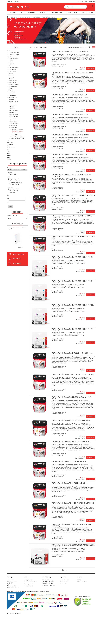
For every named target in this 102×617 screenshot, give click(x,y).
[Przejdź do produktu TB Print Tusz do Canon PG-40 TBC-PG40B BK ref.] (39, 469)
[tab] (41, 42)
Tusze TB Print (13, 127)
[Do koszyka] (25, 247)
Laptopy (11, 73)
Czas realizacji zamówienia (31, 582)
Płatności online (29, 586)
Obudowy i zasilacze (13, 84)
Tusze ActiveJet (14, 125)
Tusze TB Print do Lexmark (18, 136)
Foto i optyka (10, 144)
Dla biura (9, 146)
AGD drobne (10, 142)
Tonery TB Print (13, 121)
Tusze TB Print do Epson (17, 133)
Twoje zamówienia (64, 580)
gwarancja (16, 258)
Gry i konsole (12, 65)
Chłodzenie (11, 60)
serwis (16, 1)
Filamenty (12, 108)
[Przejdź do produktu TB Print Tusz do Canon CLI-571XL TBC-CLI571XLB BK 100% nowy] (39, 182)
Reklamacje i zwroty (12, 586)
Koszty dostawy (28, 580)
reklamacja (16, 263)
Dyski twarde (12, 63)
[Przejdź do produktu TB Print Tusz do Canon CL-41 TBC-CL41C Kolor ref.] (39, 59)
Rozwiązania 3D (12, 95)
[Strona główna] (20, 7)
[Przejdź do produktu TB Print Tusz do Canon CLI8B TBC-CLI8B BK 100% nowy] (39, 360)
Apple (10, 56)
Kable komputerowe (13, 67)
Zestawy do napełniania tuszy (17, 138)
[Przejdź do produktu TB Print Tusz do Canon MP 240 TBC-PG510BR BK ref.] (39, 428)
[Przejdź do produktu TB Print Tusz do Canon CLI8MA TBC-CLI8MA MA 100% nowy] (39, 404)
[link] (53, 31)
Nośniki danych (12, 82)
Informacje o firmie (82, 582)
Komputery (11, 77)
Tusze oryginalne (14, 123)
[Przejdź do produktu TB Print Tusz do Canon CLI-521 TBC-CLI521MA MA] (39, 142)
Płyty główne (12, 91)
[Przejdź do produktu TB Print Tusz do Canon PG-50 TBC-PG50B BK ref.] (39, 490)
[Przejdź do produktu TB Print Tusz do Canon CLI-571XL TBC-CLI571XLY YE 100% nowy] (39, 244)
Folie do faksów (14, 110)
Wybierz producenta (12, 215)
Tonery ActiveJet (14, 119)
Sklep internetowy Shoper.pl (14, 613)
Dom (8, 149)
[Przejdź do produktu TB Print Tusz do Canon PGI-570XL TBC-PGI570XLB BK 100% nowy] (39, 532)
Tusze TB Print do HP (17, 134)
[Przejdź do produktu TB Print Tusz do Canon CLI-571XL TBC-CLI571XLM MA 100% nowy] (39, 223)
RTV (8, 140)
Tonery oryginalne (14, 118)
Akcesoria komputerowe (14, 52)
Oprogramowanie (13, 86)
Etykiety (12, 106)
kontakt (9, 1)
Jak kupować (10, 580)
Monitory (11, 78)
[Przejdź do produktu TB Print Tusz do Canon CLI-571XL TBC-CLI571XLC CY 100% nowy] (39, 203)
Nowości (9, 157)
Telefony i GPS (12, 99)
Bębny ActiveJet (14, 103)
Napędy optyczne (13, 80)
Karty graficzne (12, 75)
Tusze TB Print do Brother (18, 129)
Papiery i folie (13, 112)
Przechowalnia (63, 584)
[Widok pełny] (93, 47)
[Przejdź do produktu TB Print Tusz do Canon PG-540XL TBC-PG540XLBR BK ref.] (39, 510)
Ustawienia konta (64, 582)
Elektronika (9, 50)
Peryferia (11, 90)
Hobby (8, 153)
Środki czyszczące (14, 114)
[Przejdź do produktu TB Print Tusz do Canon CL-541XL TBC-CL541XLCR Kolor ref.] (39, 80)
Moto (8, 151)
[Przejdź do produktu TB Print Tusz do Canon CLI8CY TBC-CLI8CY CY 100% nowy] (39, 382)
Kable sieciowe (12, 69)
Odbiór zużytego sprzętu (13, 587)
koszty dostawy (18, 254)
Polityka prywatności (12, 582)
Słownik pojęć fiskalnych (48, 585)
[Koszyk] (91, 8)
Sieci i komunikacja (13, 97)
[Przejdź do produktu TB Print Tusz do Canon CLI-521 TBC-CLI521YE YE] (39, 162)
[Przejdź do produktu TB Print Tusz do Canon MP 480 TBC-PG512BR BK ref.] (39, 449)
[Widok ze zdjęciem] (90, 47)
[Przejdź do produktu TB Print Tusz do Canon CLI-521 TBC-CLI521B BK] (39, 102)
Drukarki (11, 62)
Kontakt (79, 580)
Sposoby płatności (29, 584)
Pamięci (10, 88)
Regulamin (9, 584)
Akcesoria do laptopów (14, 54)
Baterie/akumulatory (13, 58)
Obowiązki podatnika (47, 583)
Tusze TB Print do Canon (17, 131)
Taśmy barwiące (14, 116)
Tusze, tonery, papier (13, 101)
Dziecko (9, 155)
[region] (51, 31)
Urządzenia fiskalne (11, 148)
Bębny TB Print (13, 105)
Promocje (9, 159)
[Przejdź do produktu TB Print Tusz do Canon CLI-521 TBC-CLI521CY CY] (39, 122)
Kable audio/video (13, 71)
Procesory (11, 93)
